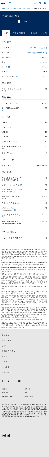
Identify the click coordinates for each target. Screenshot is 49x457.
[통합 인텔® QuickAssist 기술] (5, 198)
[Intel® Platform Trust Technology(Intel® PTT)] (3, 225)
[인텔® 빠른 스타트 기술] (3, 217)
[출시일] (9, 67)
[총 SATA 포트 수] (16, 141)
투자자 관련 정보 (8, 351)
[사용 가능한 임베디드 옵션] (5, 91)
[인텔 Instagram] (20, 381)
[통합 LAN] (11, 153)
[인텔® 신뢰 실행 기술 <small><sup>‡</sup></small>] (21, 238)
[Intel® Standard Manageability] (15, 210)
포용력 (4, 346)
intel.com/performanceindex (36, 409)
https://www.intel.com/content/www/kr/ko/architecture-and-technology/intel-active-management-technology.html (19, 318)
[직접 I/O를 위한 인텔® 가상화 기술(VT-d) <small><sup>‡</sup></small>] (17, 180)
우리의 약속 (6, 340)
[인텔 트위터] (8, 381)
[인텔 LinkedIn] (14, 381)
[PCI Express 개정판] (19, 103)
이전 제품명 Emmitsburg (37, 52)
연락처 (4, 356)
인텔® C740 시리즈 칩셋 (37, 48)
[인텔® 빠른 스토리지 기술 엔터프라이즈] (14, 192)
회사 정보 (5, 335)
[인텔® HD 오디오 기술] (21, 185)
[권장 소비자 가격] (17, 76)
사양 (6, 33)
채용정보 (5, 372)
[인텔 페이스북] (3, 381)
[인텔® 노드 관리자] (18, 203)
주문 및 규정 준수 (19, 33)
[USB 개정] (11, 127)
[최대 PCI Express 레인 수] (3, 110)
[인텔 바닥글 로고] (6, 435)
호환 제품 (34, 33)
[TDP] (7, 72)
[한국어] (40, 3)
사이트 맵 (5, 367)
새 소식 (5, 362)
